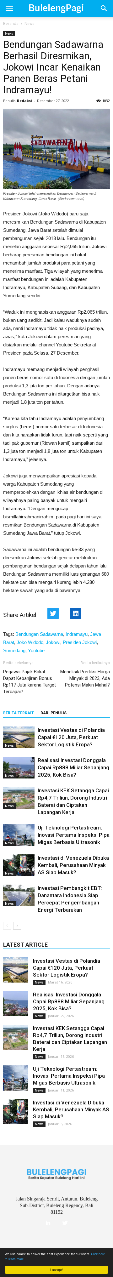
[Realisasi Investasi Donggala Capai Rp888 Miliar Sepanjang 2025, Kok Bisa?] (19, 767)
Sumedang (14, 650)
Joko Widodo (30, 642)
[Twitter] (65, 1223)
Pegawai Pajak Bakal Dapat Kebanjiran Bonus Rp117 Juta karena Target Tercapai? (29, 681)
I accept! (56, 1269)
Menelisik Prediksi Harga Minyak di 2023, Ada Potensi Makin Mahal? (85, 678)
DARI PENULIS (53, 713)
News (29, 23)
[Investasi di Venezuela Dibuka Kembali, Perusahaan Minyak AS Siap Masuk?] (19, 865)
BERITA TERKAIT (18, 713)
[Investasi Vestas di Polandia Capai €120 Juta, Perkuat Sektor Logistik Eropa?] (19, 737)
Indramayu (77, 634)
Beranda (11, 23)
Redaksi (24, 100)
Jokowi (53, 642)
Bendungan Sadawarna (39, 634)
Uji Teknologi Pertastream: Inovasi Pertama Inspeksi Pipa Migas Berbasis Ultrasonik (74, 834)
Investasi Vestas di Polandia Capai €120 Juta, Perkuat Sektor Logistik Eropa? (71, 737)
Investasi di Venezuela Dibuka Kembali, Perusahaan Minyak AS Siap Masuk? (73, 865)
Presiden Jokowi (80, 642)
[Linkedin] (48, 1223)
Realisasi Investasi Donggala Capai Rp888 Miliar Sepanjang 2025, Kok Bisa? (73, 767)
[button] (104, 8)
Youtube (36, 650)
